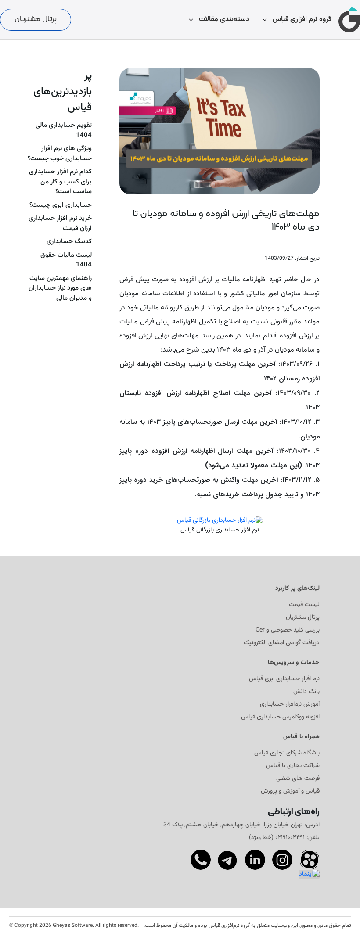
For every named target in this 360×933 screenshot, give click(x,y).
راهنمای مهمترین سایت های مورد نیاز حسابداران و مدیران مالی (60, 288)
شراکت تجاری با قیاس (293, 766)
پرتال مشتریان (35, 19)
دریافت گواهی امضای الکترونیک (282, 643)
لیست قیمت (304, 605)
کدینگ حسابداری (69, 242)
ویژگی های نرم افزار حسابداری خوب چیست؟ (60, 154)
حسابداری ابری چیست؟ (60, 205)
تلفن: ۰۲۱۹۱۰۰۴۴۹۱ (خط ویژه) (284, 838)
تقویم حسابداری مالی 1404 (64, 130)
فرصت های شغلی (298, 778)
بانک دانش (306, 691)
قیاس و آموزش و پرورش (290, 791)
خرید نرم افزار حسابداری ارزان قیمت (60, 223)
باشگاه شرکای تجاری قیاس (287, 753)
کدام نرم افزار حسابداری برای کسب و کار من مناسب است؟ (60, 182)
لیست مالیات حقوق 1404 (66, 260)
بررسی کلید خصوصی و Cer (288, 630)
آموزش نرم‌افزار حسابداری (290, 704)
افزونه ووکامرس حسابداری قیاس (280, 717)
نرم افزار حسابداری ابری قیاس (284, 679)
